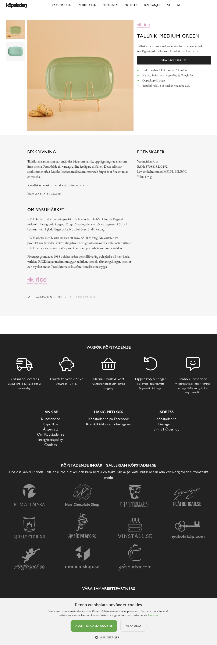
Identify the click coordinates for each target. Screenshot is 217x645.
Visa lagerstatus (173, 60)
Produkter (87, 5)
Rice (155, 161)
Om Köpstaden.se (50, 434)
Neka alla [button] (133, 626)
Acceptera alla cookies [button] (94, 626)
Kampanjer (152, 5)
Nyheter (131, 5)
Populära (110, 5)
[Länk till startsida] (28, 297)
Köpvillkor (50, 424)
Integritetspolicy (50, 439)
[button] (108, 637)
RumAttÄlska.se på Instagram (108, 424)
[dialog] (108, 621)
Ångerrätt (50, 429)
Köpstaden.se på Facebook (108, 418)
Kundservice (50, 418)
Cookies (50, 444)
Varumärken (62, 5)
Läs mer (153, 615)
